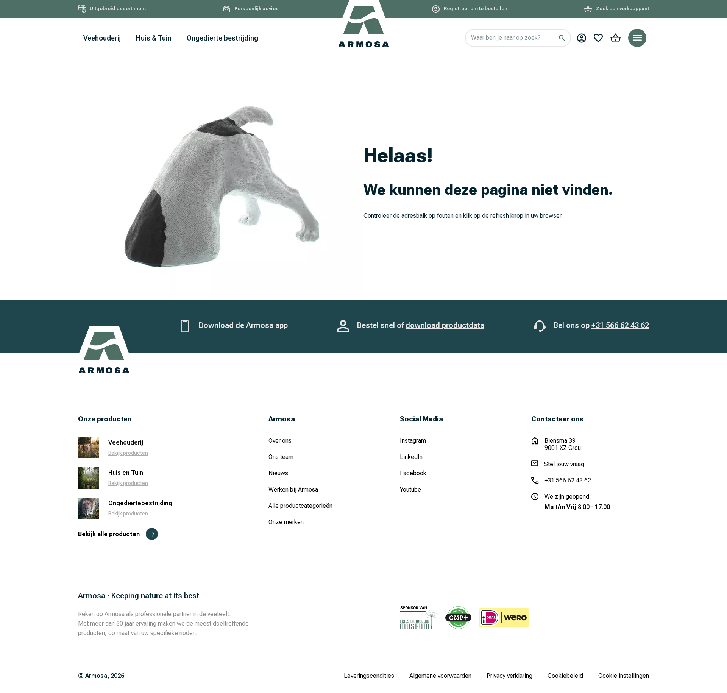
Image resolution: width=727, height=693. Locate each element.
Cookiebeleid (565, 675)
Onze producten (105, 419)
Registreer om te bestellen (475, 8)
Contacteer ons (557, 419)
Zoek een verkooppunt (622, 8)
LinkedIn (411, 456)
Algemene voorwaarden (440, 675)
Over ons (280, 440)
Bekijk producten (128, 453)
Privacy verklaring (509, 675)
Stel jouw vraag (564, 464)
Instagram (413, 440)
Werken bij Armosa (293, 489)
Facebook (413, 473)
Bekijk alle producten (109, 534)
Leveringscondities (369, 675)
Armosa (281, 419)
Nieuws (278, 473)
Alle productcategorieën (300, 505)
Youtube (410, 489)
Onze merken (286, 522)
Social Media (421, 419)
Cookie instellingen (623, 675)
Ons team (280, 456)
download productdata (445, 325)
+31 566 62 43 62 (620, 325)
